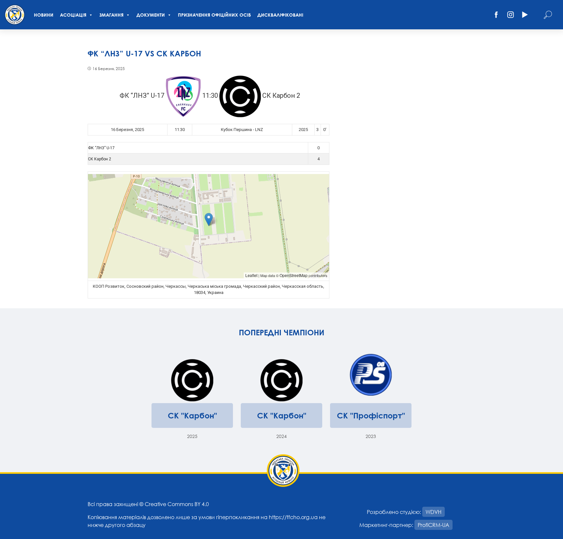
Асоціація (73, 15)
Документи (151, 15)
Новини (43, 15)
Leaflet (251, 275)
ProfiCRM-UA (433, 524)
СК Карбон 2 (99, 159)
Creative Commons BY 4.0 (177, 504)
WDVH (433, 511)
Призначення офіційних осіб (214, 15)
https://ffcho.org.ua (293, 517)
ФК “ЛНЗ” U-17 (101, 148)
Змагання (111, 15)
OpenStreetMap (294, 275)
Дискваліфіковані (280, 15)
